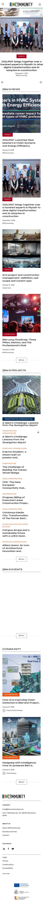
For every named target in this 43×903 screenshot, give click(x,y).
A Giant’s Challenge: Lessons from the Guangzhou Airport (20, 424)
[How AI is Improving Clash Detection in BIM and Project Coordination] (21, 673)
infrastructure (9, 463)
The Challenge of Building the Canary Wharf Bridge (14, 470)
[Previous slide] (2, 82)
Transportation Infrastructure (18, 419)
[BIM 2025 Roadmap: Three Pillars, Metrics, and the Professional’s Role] (21, 313)
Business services (9, 832)
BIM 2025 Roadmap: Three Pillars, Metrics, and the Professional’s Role (19, 342)
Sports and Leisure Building (14, 448)
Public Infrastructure (12, 479)
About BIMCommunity (11, 828)
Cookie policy (8, 864)
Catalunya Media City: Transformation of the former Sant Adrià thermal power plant (15, 518)
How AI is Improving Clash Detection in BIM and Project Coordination (20, 702)
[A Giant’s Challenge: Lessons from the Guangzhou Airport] (21, 394)
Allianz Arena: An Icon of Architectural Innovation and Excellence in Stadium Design (15, 551)
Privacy (5, 861)
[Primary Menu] (39, 4)
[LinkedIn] (4, 849)
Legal (4, 857)
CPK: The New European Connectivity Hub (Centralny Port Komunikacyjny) (13, 488)
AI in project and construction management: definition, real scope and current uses (20, 278)
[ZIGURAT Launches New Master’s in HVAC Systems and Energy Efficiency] (21, 113)
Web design (6, 873)
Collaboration (11, 694)
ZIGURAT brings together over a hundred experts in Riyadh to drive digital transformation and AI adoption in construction (21, 210)
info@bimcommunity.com (13, 809)
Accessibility (7, 868)
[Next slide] (40, 82)
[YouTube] (13, 849)
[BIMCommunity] (21, 4)
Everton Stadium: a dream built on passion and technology (14, 456)
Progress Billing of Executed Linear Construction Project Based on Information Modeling (16, 503)
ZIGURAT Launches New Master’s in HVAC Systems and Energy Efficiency (18, 143)
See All (21, 360)
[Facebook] (8, 849)
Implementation (9, 494)
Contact (5, 835)
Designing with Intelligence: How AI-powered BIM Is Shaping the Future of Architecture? (19, 767)
